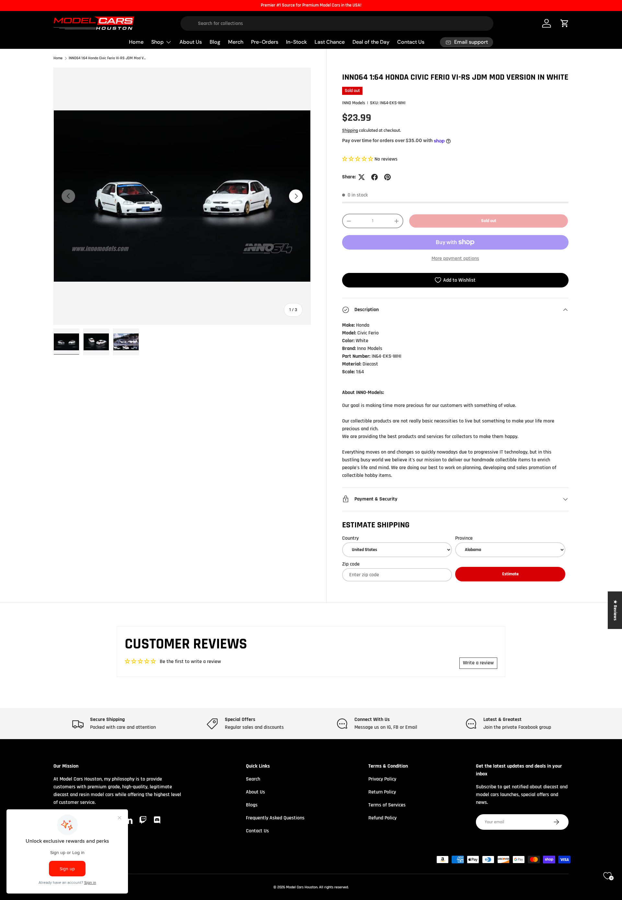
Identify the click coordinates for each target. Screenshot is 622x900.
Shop (157, 42)
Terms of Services (387, 805)
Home (136, 42)
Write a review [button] (478, 662)
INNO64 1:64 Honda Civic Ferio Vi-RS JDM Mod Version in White (107, 58)
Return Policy (382, 792)
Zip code (351, 564)
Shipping (350, 130)
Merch (235, 42)
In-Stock (296, 42)
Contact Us (410, 42)
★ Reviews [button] (615, 610)
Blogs (252, 805)
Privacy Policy (382, 779)
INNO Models (353, 103)
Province (464, 538)
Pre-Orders (264, 42)
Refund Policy (382, 818)
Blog (215, 42)
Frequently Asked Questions (275, 818)
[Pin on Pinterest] (387, 177)
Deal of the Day (370, 42)
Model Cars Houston (301, 887)
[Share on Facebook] (374, 177)
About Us (190, 42)
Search (253, 779)
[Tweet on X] (361, 177)
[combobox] (337, 23)
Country (350, 538)
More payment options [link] (455, 258)
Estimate (510, 574)
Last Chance (330, 42)
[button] (358, 159)
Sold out (488, 221)
